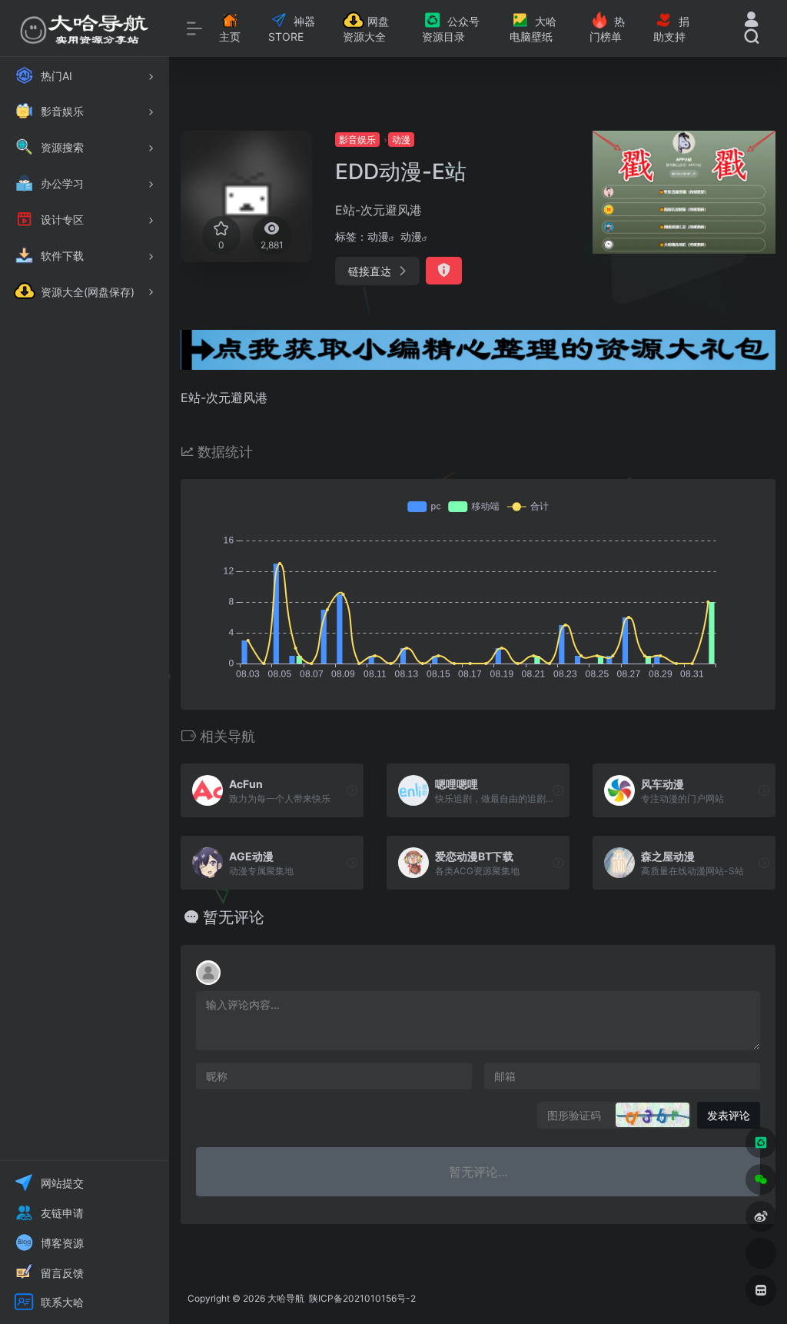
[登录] (751, 21)
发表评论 (728, 1115)
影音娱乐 (357, 139)
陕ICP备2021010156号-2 (361, 1298)
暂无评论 (233, 917)
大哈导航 (285, 1298)
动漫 (401, 139)
